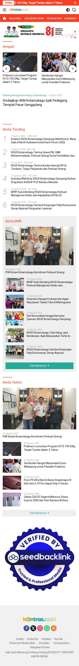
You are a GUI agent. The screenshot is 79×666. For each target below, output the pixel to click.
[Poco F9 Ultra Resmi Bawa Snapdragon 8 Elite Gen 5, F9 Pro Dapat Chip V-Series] (12, 483)
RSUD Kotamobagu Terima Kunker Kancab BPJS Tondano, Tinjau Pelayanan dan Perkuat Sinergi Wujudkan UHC (39, 167)
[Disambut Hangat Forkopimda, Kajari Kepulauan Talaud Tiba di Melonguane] (15, 302)
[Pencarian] (74, 10)
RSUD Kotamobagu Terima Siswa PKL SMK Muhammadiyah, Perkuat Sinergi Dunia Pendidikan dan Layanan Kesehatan (43, 154)
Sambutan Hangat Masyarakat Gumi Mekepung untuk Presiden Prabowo (32, 79)
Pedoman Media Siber (22, 643)
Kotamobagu (40, 95)
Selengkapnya (38, 365)
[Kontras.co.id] (18, 10)
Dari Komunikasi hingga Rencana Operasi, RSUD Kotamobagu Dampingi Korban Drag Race (49, 317)
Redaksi (46, 638)
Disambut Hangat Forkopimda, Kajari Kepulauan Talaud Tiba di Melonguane (49, 300)
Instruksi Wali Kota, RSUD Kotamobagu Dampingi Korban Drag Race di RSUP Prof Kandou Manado (43, 180)
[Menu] (5, 10)
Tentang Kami (61, 643)
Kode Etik (32, 638)
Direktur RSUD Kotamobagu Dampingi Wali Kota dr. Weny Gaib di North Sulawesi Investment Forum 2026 (43, 141)
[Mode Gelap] (68, 10)
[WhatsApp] (47, 628)
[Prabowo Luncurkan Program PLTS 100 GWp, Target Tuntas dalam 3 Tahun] (12, 449)
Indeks (20, 638)
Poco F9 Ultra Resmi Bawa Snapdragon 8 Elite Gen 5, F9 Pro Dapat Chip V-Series (47, 481)
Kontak (59, 638)
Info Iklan (44, 643)
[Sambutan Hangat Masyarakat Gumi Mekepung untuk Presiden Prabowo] (33, 62)
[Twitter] (33, 628)
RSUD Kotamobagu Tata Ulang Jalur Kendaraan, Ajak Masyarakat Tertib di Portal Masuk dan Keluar (48, 334)
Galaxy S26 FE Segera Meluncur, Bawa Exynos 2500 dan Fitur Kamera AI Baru (46, 498)
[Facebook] (26, 628)
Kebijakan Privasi (40, 647)
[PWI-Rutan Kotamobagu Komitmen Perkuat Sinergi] (39, 246)
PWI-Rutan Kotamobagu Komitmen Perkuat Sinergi (35, 272)
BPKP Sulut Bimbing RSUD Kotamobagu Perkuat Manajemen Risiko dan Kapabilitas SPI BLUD (39, 193)
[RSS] (54, 628)
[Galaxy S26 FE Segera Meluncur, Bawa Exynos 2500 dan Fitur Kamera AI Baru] (12, 499)
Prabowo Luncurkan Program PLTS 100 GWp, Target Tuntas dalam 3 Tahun (50, 448)
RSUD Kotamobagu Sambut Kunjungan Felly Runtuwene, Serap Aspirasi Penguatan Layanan (43, 207)
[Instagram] (40, 628)
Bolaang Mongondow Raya (17, 95)
